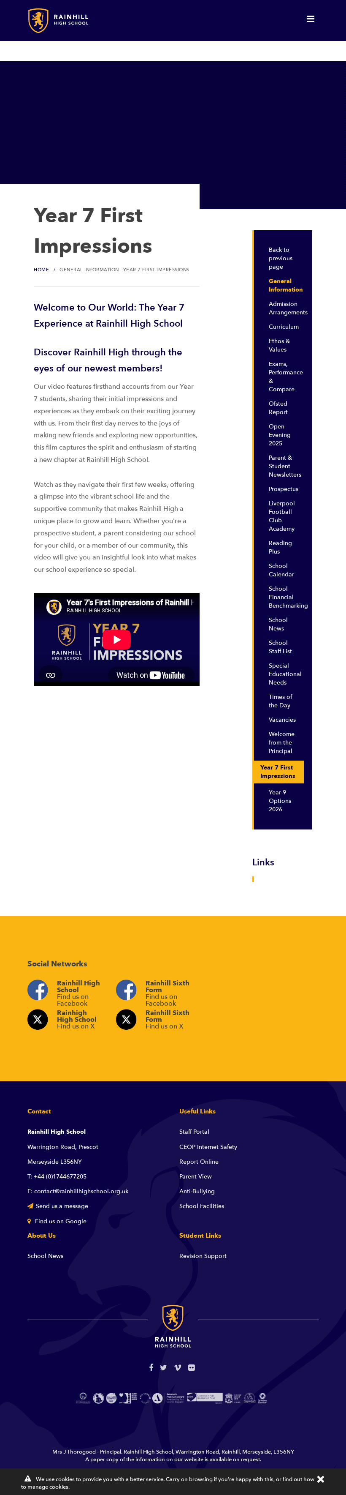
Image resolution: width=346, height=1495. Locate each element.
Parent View (195, 1177)
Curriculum (284, 327)
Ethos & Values (279, 345)
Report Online (199, 1162)
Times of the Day (280, 701)
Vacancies (282, 720)
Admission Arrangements (286, 308)
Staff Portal (194, 1132)
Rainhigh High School (77, 1019)
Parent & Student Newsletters (285, 466)
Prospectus (283, 489)
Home (41, 270)
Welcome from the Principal (282, 742)
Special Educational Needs (285, 674)
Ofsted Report (278, 408)
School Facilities (201, 1206)
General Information (286, 285)
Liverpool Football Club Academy (282, 516)
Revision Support (203, 1256)
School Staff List (280, 647)
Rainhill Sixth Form (167, 992)
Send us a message (62, 1206)
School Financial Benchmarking (286, 597)
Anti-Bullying (197, 1191)
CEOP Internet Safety (208, 1147)
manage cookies (47, 1487)
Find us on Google (59, 1221)
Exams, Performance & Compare (286, 376)
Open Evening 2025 (280, 435)
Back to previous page (280, 258)
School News (278, 624)
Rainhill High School (78, 992)
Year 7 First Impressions (277, 772)
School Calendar (281, 570)
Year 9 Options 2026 (280, 800)
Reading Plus (280, 547)
